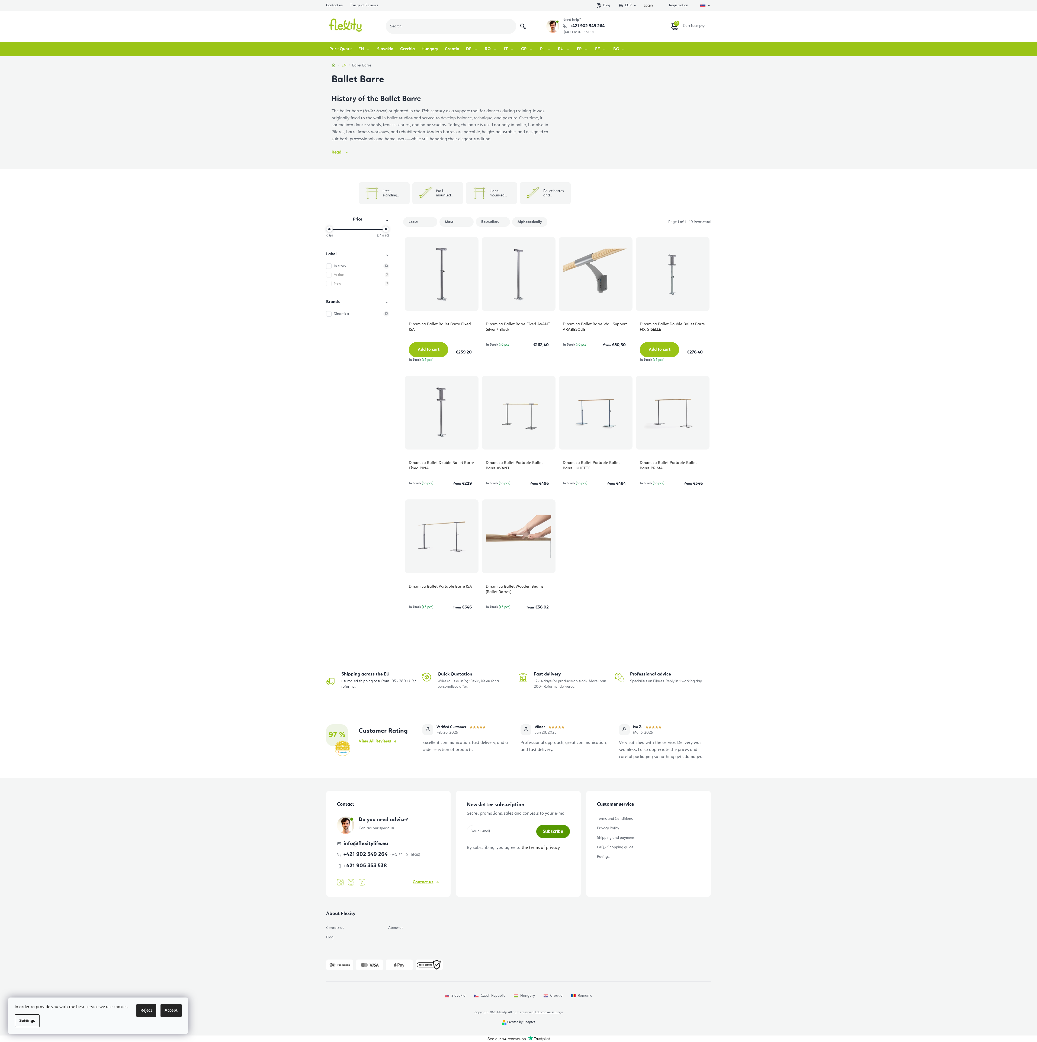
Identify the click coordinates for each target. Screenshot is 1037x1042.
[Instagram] (351, 882)
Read (337, 152)
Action (361, 275)
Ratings (603, 857)
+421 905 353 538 (365, 866)
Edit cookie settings (549, 1012)
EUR (628, 5)
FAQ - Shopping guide (615, 847)
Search (523, 26)
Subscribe (553, 831)
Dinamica (361, 314)
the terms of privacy (541, 848)
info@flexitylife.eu (365, 843)
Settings (27, 1021)
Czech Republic (493, 996)
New (361, 283)
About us (395, 928)
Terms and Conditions (615, 819)
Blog (606, 5)
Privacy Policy (608, 828)
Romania (585, 996)
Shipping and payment (615, 838)
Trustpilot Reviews (364, 5)
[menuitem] (340, 49)
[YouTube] (362, 882)
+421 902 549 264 (587, 26)
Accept (171, 1010)
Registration (678, 5)
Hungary (527, 996)
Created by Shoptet (521, 1022)
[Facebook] (340, 882)
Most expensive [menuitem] (453, 223)
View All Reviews (375, 741)
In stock (361, 266)
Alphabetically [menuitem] (530, 222)
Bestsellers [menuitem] (490, 222)
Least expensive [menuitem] (417, 223)
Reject (146, 1010)
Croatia (556, 996)
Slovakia (458, 996)
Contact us (334, 5)
